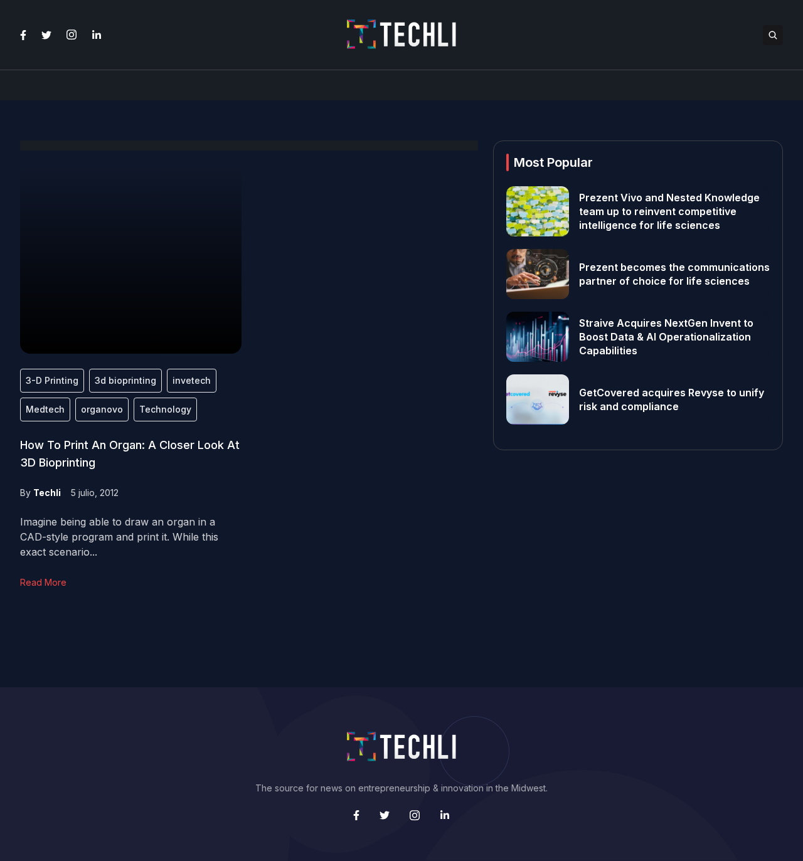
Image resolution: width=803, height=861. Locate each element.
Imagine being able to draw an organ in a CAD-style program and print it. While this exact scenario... (119, 536)
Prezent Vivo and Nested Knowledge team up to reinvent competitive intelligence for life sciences (669, 211)
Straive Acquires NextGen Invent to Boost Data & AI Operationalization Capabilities (666, 337)
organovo (102, 409)
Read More (43, 582)
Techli (47, 492)
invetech (192, 380)
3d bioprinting (125, 380)
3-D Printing (52, 380)
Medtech (45, 409)
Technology (165, 409)
